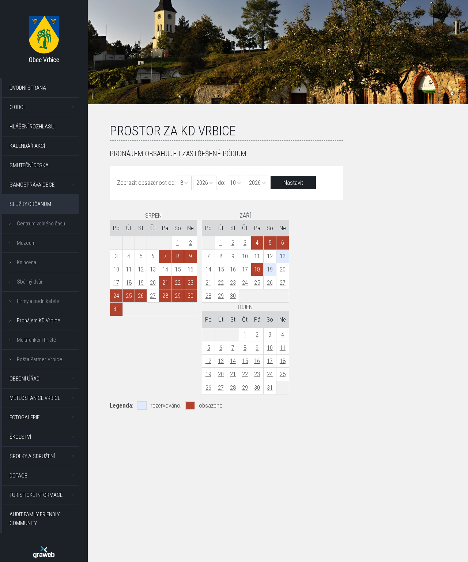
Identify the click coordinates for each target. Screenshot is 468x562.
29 (221, 295)
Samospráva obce (32, 184)
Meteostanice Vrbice (35, 398)
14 (165, 269)
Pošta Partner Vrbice (39, 359)
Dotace (18, 475)
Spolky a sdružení (32, 456)
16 (190, 269)
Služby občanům (30, 204)
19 (141, 282)
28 (208, 295)
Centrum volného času (41, 223)
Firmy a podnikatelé (38, 301)
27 (153, 295)
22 (221, 282)
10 (116, 269)
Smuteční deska (29, 165)
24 (245, 282)
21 (208, 282)
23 (233, 282)
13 (153, 269)
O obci (17, 107)
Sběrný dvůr (30, 281)
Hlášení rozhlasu (32, 126)
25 (257, 282)
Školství (20, 437)
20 (153, 282)
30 (233, 295)
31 (270, 387)
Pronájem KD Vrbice (38, 320)
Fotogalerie (24, 417)
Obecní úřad (24, 378)
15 (178, 269)
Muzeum (26, 243)
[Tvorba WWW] (44, 552)
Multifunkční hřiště (36, 340)
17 (116, 282)
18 (129, 282)
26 (270, 282)
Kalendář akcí (27, 146)
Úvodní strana (28, 88)
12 (141, 269)
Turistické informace (36, 495)
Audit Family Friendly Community (35, 519)
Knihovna (26, 262)
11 (129, 269)
